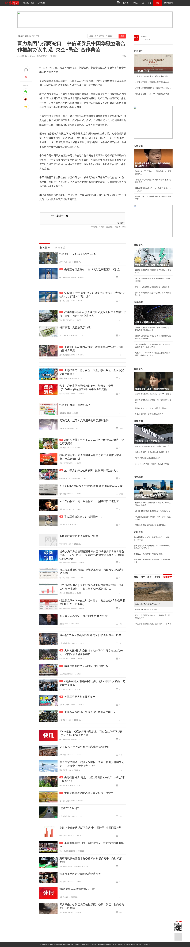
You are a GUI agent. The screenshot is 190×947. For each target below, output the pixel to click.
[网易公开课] (126, 3)
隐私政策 (108, 944)
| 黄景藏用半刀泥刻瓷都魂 (148, 554)
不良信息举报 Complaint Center (124, 944)
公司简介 (78, 944)
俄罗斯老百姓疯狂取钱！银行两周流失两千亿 (90, 712)
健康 (136, 577)
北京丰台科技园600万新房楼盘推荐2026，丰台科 (153, 88)
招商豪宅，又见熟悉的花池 (74, 327)
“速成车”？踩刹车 (69, 808)
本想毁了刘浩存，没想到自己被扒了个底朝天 (153, 394)
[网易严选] (135, 3)
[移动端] (118, 3)
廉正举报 (139, 944)
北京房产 (138, 51)
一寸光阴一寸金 (59, 215)
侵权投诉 (147, 944)
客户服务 (101, 944)
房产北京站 (120, 223)
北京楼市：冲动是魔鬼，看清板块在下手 (151, 76)
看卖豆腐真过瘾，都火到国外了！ (83, 516)
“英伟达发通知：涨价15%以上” (147, 458)
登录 (157, 3)
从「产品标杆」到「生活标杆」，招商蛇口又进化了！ (90, 501)
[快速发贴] (26, 70)
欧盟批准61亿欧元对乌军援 (146, 609)
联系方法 (85, 944)
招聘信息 (93, 944)
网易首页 (25, 3)
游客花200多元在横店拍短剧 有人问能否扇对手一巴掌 (90, 635)
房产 (143, 577)
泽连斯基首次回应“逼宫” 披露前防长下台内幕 (153, 624)
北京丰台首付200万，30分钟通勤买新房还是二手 (153, 94)
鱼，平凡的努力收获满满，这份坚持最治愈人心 (91, 470)
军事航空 (168, 577)
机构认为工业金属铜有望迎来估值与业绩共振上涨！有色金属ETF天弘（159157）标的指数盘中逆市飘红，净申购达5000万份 (91, 555)
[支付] (143, 3)
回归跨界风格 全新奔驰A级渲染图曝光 (150, 525)
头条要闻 (138, 146)
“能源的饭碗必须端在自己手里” (77, 889)
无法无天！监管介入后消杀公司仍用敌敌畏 (84, 420)
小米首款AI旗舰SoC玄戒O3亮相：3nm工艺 (152, 446)
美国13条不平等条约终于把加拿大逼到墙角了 (85, 746)
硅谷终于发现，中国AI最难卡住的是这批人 (152, 452)
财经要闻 (138, 244)
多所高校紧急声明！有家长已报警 (78, 536)
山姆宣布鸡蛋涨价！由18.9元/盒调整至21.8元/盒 (92, 269)
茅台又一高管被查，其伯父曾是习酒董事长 (152, 287)
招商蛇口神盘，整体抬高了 (74, 405)
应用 (32, 3)
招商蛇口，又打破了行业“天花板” (78, 254)
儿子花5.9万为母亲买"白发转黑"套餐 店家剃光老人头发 (91, 485)
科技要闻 (138, 421)
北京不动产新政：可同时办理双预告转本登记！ (153, 82)
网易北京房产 (30, 36)
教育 (149, 577)
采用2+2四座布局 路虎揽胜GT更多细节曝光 (152, 511)
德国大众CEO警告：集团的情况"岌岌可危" (83, 615)
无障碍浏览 (41, 3)
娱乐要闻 (138, 368)
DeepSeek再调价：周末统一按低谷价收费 (152, 464)
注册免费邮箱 (168, 3)
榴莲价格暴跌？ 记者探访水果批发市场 (86, 666)
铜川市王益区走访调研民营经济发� (80, 873)
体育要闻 (138, 302)
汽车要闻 (138, 477)
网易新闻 (144, 36)
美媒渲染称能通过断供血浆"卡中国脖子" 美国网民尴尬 (90, 827)
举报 (124, 56)
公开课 (157, 577)
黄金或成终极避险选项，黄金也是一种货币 (88, 792)
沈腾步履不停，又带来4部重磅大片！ (150, 414)
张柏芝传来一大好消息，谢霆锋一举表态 (151, 408)
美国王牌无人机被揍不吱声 (79, 696)
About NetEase (68, 944)
